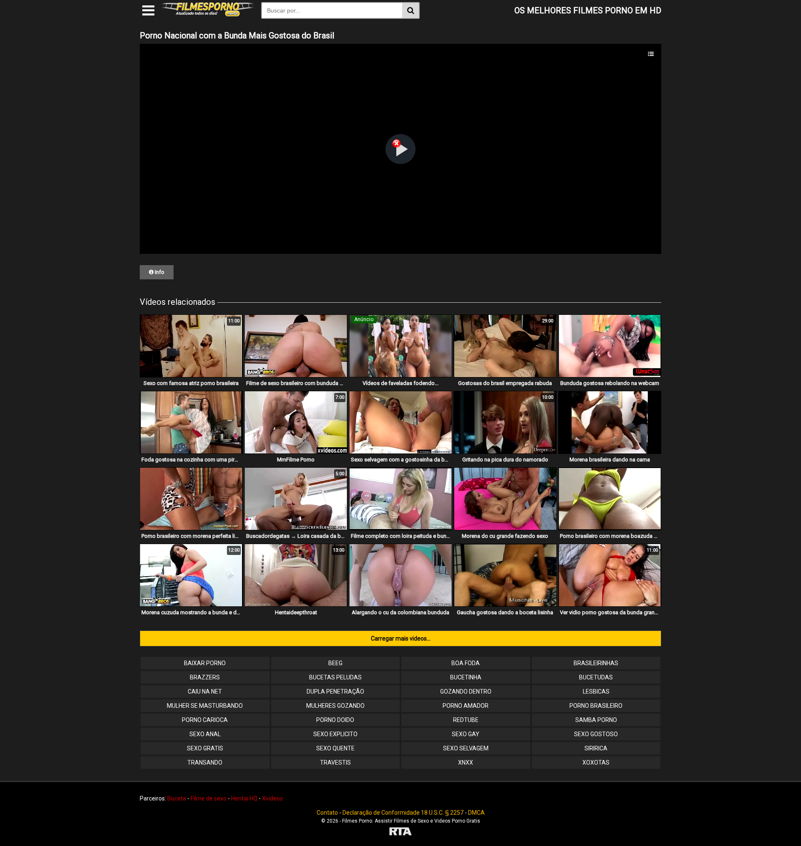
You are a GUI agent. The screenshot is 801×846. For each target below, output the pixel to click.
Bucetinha (465, 677)
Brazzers (205, 677)
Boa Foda (465, 663)
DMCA (476, 812)
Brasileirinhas (596, 663)
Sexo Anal (205, 734)
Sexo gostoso (596, 734)
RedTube (466, 720)
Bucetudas (596, 677)
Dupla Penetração (335, 691)
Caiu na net (205, 691)
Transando (204, 762)
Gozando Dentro (465, 691)
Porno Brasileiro (595, 705)
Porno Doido (335, 720)
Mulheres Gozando (335, 705)
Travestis (335, 762)
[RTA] (400, 832)
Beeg (335, 663)
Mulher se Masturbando (205, 705)
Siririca (595, 748)
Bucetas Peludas (335, 677)
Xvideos (272, 798)
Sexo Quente (335, 748)
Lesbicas (596, 691)
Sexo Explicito (335, 734)
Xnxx (465, 762)
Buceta (176, 798)
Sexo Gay (465, 734)
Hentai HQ (244, 798)
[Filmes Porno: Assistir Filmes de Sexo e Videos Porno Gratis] (208, 14)
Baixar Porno (205, 663)
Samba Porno (596, 720)
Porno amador (466, 705)
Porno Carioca (205, 720)
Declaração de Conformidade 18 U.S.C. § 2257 (403, 812)
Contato (327, 812)
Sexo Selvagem (466, 748)
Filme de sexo (209, 798)
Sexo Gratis (205, 748)
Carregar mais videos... (401, 638)
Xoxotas (596, 762)
